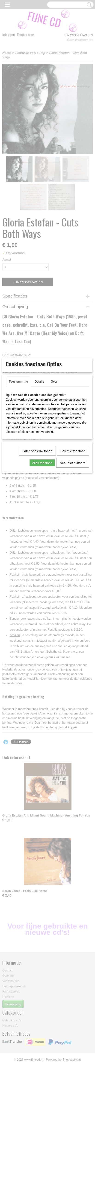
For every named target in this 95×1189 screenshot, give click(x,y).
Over (54, 381)
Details (39, 381)
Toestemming (18, 381)
